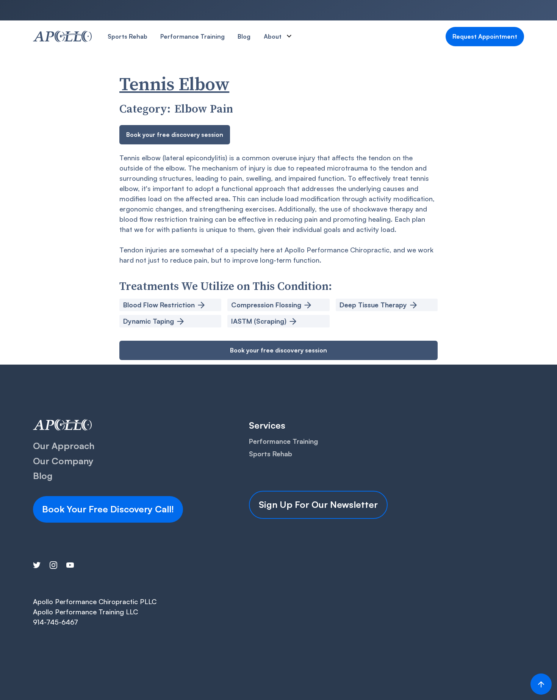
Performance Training (192, 36)
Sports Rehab (127, 36)
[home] (62, 36)
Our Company (63, 461)
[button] (281, 36)
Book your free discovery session (174, 134)
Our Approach (63, 445)
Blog (244, 36)
